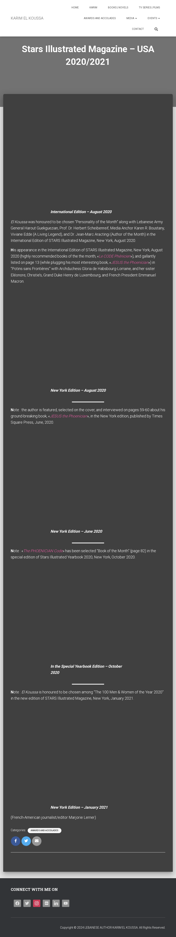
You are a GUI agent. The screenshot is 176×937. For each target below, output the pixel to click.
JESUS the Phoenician (129, 262)
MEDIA (130, 18)
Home (75, 7)
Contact (138, 28)
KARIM (93, 7)
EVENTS (153, 18)
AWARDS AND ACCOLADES (100, 18)
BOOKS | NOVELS (118, 7)
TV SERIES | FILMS (149, 7)
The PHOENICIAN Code (43, 551)
